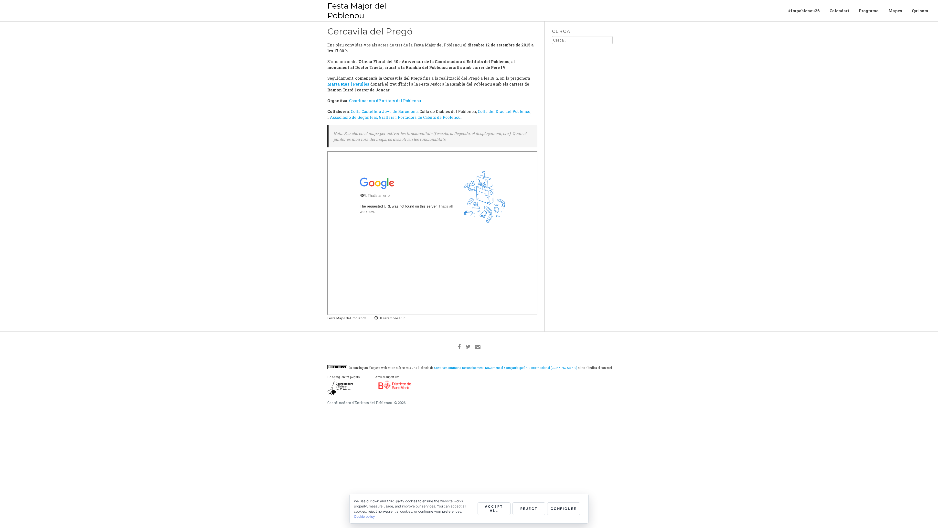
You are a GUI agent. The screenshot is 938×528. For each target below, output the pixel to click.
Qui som (920, 10)
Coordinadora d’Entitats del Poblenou (385, 100)
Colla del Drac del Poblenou (504, 111)
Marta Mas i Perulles (348, 84)
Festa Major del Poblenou (356, 10)
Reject (529, 508)
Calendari (839, 10)
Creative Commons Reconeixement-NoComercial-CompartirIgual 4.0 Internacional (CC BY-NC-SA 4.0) (505, 368)
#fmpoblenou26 (804, 10)
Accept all (494, 508)
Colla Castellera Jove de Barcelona (384, 111)
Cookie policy (364, 516)
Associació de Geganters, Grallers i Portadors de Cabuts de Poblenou (395, 117)
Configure (564, 508)
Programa (869, 10)
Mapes (895, 10)
